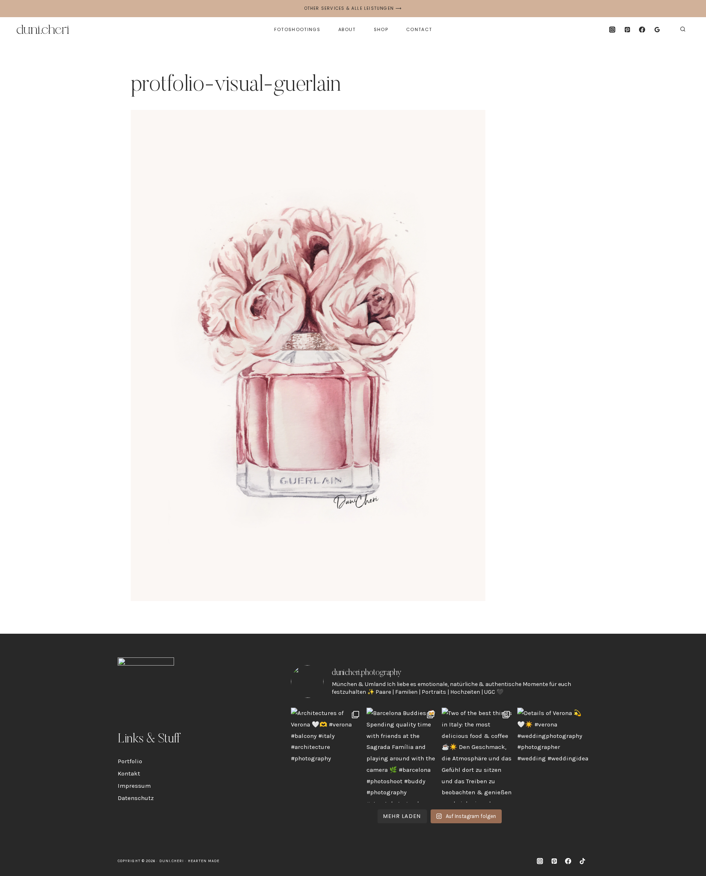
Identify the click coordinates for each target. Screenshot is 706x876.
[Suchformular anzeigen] (683, 29)
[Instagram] (612, 29)
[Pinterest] (627, 29)
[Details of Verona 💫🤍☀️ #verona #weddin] (553, 755)
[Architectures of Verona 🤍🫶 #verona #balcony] (326, 755)
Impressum (134, 785)
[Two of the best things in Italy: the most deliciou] (477, 755)
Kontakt (129, 773)
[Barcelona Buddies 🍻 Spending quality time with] (402, 755)
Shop (381, 29)
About (347, 29)
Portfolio (130, 761)
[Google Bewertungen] (657, 29)
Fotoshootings (297, 29)
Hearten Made (204, 861)
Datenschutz (136, 798)
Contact (419, 29)
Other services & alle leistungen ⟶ (353, 8)
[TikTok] (582, 861)
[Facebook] (642, 29)
